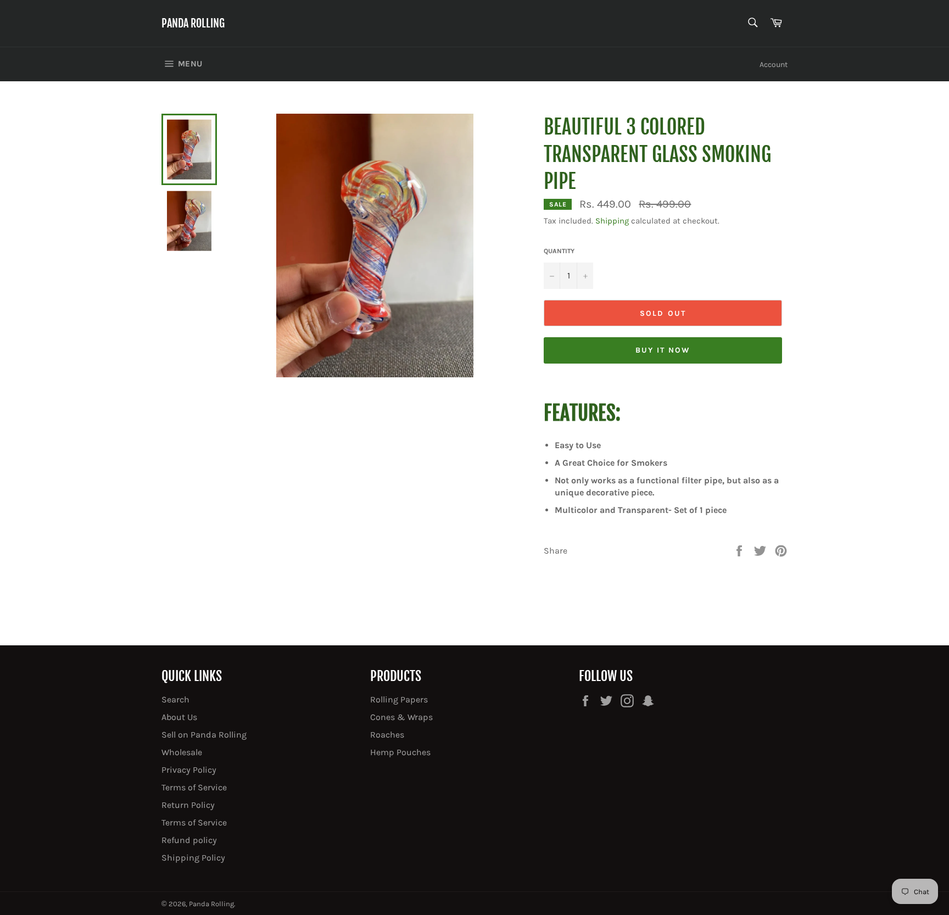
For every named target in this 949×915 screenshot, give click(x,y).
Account (774, 64)
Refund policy (189, 840)
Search (175, 699)
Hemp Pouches (400, 752)
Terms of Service (194, 787)
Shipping (612, 221)
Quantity (559, 251)
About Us (179, 717)
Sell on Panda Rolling (204, 734)
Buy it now (663, 350)
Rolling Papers (399, 699)
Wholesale (181, 752)
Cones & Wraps (401, 717)
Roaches (387, 734)
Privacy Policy (188, 770)
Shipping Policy (193, 857)
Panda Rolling (193, 23)
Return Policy (188, 805)
